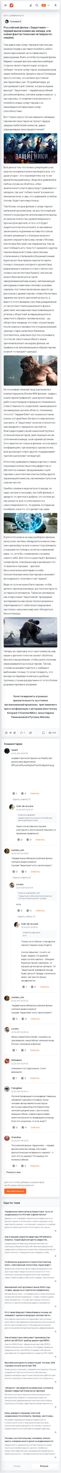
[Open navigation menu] (5, 5)
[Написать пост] (30, 5)
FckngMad (16, 1088)
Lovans (20, 884)
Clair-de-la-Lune (24, 806)
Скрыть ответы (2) (22, 877)
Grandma (16, 1137)
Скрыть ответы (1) (22, 799)
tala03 (14, 750)
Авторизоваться (15, 1191)
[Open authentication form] (55, 5)
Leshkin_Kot (17, 850)
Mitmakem (16, 1060)
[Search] (37, 5)
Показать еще (13, 1172)
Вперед (44, 1466)
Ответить (35, 793)
